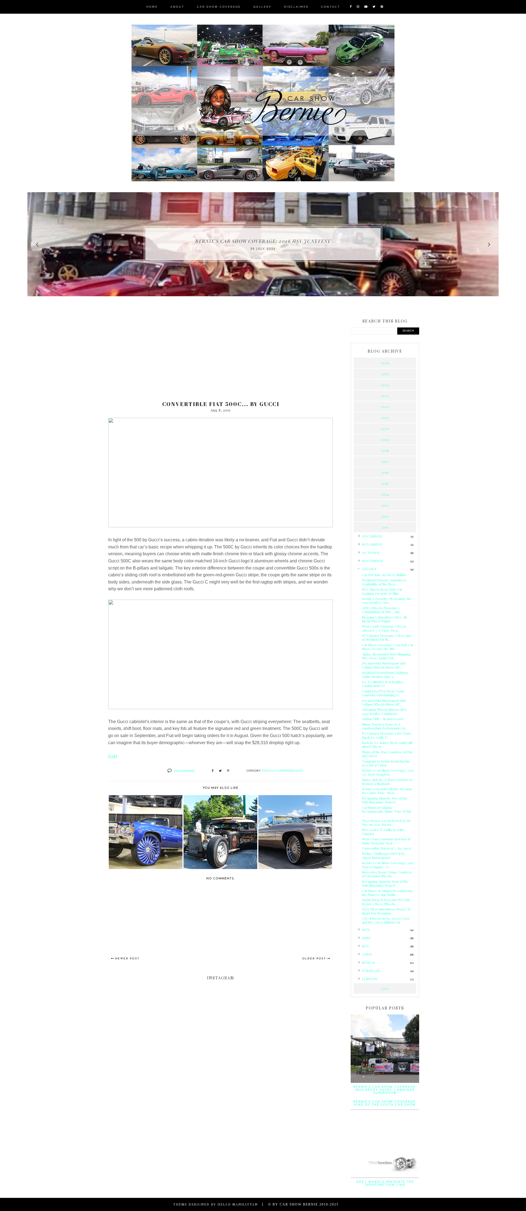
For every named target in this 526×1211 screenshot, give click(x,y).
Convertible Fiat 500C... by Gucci (386, 848)
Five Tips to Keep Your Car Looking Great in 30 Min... (382, 591)
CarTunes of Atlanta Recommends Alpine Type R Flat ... (386, 811)
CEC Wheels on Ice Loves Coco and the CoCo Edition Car (386, 920)
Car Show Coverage (219, 6)
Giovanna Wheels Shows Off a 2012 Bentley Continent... (384, 711)
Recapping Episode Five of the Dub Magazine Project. (385, 800)
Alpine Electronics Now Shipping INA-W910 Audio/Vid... (386, 656)
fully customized (281, 770)
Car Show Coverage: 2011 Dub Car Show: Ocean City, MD (387, 647)
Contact (330, 6)
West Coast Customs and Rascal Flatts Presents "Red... (386, 841)
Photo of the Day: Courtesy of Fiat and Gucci (387, 754)
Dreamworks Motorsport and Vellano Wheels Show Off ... (383, 665)
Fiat (264, 770)
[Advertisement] (220, 353)
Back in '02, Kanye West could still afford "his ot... (387, 744)
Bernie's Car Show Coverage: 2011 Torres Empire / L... (387, 865)
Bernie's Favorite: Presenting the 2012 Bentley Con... (387, 600)
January (370, 979)
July (366, 929)
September (372, 561)
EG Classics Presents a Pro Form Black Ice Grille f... (386, 735)
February (371, 970)
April (367, 954)
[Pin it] (228, 771)
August (369, 569)
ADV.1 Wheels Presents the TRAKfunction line (385, 1184)
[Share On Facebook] (212, 771)
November (372, 544)
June (366, 938)
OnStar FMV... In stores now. (383, 719)
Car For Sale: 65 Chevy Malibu (384, 575)
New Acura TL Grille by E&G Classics (383, 831)
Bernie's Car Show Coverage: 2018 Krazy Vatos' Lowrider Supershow (385, 1090)
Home (152, 6)
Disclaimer (296, 6)
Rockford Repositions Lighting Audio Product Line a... (385, 674)
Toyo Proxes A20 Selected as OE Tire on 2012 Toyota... (386, 822)
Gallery (262, 6)
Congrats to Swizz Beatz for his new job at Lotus (386, 763)
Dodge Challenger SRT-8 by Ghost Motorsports (383, 855)
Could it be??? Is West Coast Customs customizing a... (383, 693)
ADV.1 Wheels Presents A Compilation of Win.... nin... (382, 610)
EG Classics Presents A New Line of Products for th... (387, 637)
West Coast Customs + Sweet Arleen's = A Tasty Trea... (384, 628)
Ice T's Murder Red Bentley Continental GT (382, 684)
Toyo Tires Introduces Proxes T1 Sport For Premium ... (386, 911)
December (372, 536)
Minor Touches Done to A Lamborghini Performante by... (385, 726)
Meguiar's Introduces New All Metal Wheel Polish (384, 619)
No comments (184, 770)
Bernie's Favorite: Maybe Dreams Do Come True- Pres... (387, 791)
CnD (112, 756)
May (365, 946)
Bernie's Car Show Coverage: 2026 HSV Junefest (263, 241)
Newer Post (127, 958)
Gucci (299, 770)
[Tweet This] (220, 771)
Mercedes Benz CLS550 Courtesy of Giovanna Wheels (387, 874)
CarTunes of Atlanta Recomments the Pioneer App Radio (387, 892)
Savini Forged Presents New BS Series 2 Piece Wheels (386, 902)
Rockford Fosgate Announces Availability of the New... (384, 582)
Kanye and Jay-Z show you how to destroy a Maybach (387, 781)
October (371, 552)
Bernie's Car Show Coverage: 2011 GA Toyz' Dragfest (387, 772)
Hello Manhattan (238, 1204)
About (177, 6)
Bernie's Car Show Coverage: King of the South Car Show (385, 1103)
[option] (263, 244)
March (368, 962)
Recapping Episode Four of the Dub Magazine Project (385, 883)
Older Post (314, 958)
